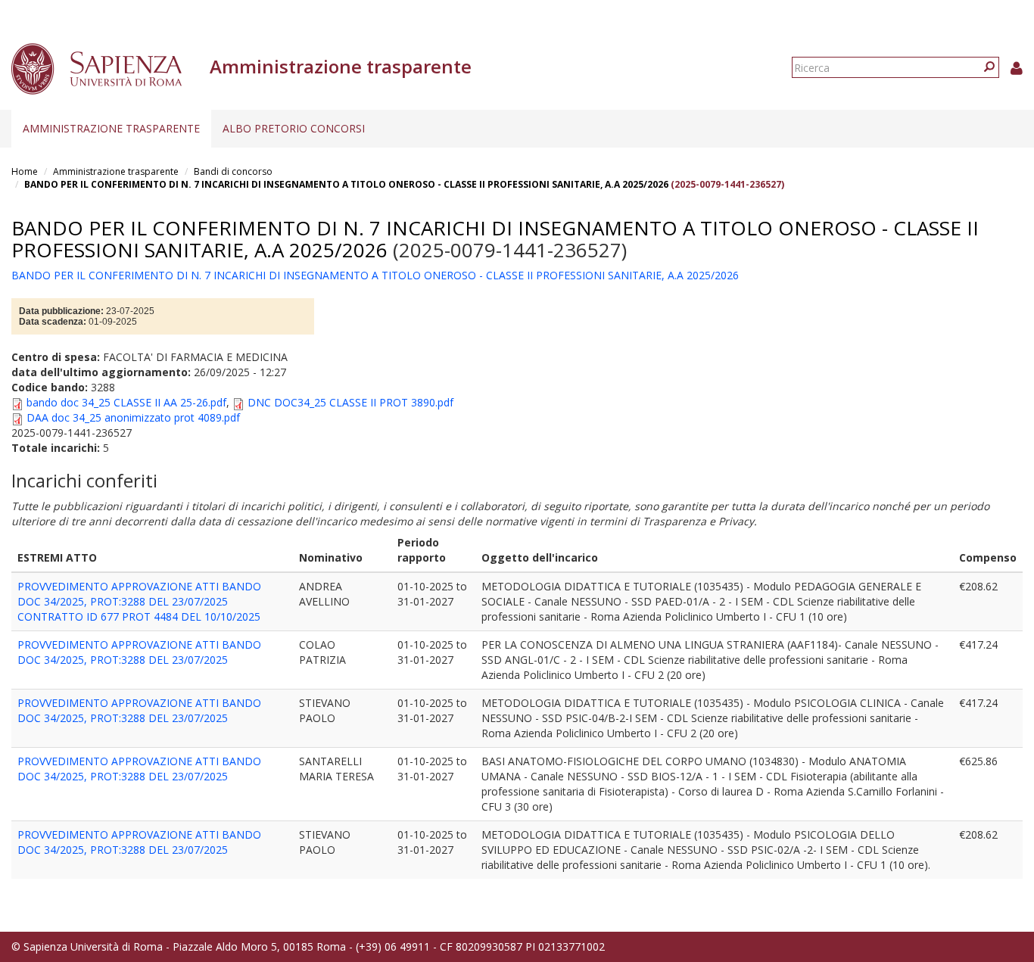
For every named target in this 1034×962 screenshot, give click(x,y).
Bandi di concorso (233, 171)
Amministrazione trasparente (111, 128)
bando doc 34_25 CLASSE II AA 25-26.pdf (126, 402)
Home (24, 171)
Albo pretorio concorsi (294, 128)
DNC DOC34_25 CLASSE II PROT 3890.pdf (350, 402)
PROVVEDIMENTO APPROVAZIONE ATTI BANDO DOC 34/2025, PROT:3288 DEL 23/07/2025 (139, 652)
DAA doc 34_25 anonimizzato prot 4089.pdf (133, 417)
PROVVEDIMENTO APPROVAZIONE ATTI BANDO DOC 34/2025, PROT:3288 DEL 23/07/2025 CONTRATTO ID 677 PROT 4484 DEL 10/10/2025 (139, 601)
